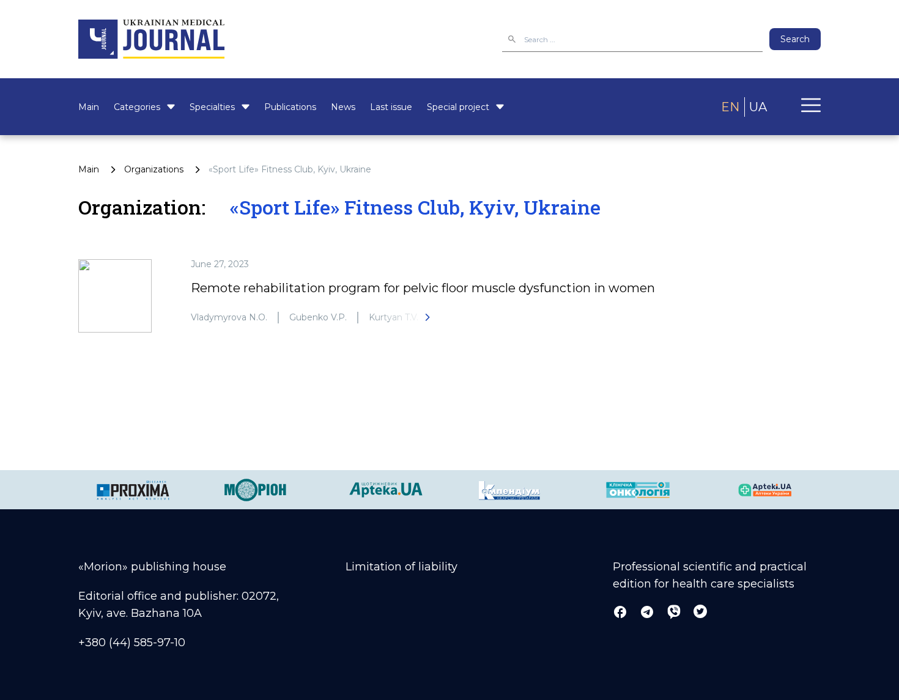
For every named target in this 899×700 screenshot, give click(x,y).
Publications (290, 106)
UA (758, 107)
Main (88, 106)
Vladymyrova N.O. (229, 317)
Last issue (391, 106)
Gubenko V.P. (318, 317)
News (343, 106)
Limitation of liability (401, 566)
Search (795, 39)
